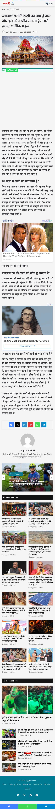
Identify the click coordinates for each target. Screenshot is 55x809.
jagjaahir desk (11, 32)
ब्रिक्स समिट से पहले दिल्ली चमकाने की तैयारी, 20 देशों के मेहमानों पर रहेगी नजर (12, 521)
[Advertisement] (27, 100)
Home (6, 9)
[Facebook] (11, 424)
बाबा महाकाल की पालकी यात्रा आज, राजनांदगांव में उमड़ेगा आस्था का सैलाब (14, 549)
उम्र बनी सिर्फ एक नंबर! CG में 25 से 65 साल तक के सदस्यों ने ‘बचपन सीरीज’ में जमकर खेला (26, 484)
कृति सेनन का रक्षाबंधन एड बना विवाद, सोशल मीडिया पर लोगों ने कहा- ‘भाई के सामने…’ (13, 610)
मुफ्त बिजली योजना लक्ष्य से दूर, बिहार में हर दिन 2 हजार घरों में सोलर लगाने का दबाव (40, 610)
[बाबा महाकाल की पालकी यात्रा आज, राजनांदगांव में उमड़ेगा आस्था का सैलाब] (14, 537)
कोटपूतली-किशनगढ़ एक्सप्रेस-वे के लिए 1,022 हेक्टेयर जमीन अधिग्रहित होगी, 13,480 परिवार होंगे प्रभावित (40, 550)
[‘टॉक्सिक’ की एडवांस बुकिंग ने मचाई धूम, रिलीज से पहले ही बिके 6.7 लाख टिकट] (9, 745)
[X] (17, 424)
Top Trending (15, 9)
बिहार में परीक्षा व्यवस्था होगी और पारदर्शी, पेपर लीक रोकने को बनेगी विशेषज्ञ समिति (13, 638)
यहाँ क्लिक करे (12, 70)
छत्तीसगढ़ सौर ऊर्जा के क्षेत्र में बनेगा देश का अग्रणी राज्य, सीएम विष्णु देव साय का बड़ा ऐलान (40, 666)
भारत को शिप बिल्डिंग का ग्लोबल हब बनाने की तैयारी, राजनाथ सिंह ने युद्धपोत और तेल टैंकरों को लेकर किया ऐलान (41, 581)
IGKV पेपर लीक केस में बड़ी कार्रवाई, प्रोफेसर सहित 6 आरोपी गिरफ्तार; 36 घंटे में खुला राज (40, 521)
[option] (27, 477)
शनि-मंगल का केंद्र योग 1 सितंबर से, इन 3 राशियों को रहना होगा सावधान (40, 638)
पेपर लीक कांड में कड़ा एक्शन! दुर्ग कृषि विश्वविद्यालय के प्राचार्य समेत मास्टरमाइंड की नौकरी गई (14, 666)
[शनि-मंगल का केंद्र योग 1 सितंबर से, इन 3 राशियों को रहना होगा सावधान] (41, 627)
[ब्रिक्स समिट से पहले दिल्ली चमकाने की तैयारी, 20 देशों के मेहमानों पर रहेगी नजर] (14, 509)
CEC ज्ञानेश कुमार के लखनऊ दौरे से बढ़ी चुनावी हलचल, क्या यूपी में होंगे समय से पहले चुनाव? (13, 579)
